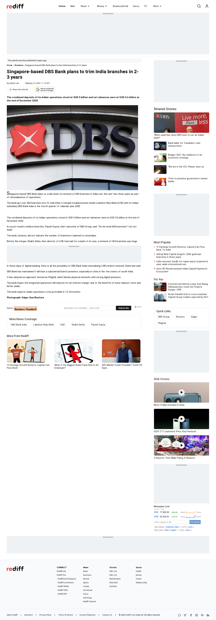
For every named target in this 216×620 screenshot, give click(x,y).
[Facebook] (191, 615)
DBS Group (164, 316)
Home (62, 6)
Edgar (194, 316)
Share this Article (20, 89)
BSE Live (113, 571)
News (84, 6)
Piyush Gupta (98, 324)
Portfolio (113, 586)
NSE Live (113, 575)
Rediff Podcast (89, 601)
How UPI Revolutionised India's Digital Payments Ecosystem (181, 270)
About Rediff (12, 615)
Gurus (136, 6)
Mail (72, 6)
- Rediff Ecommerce (65, 583)
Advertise (28, 615)
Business (19, 65)
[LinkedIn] (208, 615)
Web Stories (162, 379)
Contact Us (107, 615)
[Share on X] (185, 615)
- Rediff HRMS (63, 586)
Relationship (141, 583)
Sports (86, 583)
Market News (115, 579)
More (156, 6)
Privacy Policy (45, 615)
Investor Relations (88, 615)
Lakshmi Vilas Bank (43, 324)
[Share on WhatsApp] (179, 615)
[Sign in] (206, 6)
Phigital (162, 323)
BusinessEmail (120, 6)
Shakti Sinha (78, 324)
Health (139, 571)
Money (100, 6)
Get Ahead (87, 590)
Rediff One (61, 575)
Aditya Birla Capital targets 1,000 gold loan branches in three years (178, 255)
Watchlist (113, 583)
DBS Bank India (19, 324)
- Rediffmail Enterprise (66, 579)
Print (139, 307)
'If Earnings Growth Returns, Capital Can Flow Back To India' (180, 248)
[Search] (199, 6)
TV (145, 6)
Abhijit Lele (14, 83)
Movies (86, 579)
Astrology (87, 598)
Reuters (180, 316)
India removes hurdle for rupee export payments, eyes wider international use (182, 263)
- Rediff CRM (62, 590)
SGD (62, 324)
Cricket (86, 586)
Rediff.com (130, 615)
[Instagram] (196, 615)
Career (139, 579)
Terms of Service (65, 615)
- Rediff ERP (62, 594)
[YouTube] (202, 615)
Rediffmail (61, 571)
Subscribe (123, 308)
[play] (181, 392)
